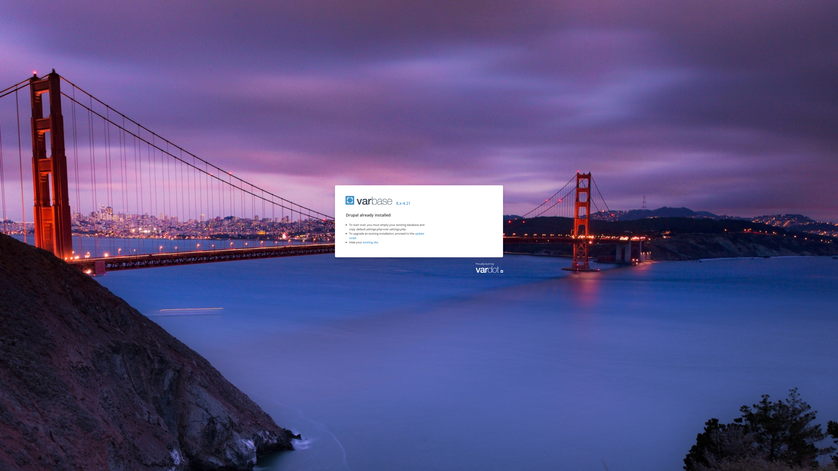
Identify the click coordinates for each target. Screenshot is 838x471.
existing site (370, 242)
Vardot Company (489, 271)
